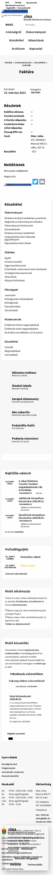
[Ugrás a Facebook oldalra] (15, 11)
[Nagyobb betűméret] (35, 5)
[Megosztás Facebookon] (17, 185)
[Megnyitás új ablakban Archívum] (23, 48)
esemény (19, 531)
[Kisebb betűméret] (27, 5)
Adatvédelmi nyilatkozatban (22, 847)
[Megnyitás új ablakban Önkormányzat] (44, 31)
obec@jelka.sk (43, 818)
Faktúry (35, 92)
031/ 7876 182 (42, 814)
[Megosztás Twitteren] (35, 182)
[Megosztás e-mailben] (42, 182)
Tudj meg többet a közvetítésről (27, 680)
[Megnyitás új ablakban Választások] (42, 39)
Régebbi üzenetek (16, 733)
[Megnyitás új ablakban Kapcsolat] (39, 48)
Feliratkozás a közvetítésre (26, 674)
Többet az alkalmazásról (17, 624)
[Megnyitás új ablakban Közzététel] (22, 39)
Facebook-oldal (43, 821)
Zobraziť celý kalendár (16, 573)
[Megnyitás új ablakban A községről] (19, 31)
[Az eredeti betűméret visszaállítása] (31, 5)
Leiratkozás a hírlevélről (26, 686)
